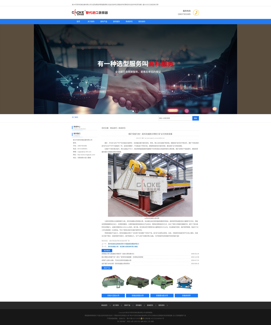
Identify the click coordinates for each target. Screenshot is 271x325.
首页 (78, 21)
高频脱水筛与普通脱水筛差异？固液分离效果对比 (118, 254)
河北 (138, 321)
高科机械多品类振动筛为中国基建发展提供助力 (123, 244)
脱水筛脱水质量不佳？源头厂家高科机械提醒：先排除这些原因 (122, 257)
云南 (135, 321)
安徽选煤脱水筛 (138, 295)
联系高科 (141, 21)
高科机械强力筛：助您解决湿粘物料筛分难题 (123, 246)
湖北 (145, 321)
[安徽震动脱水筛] (162, 282)
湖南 (142, 321)
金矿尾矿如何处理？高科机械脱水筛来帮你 (116, 263)
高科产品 (103, 21)
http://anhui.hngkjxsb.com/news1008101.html (154, 138)
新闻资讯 (129, 21)
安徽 (152, 321)
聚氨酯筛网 (104, 4)
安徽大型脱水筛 (113, 295)
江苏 (148, 321)
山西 (131, 321)
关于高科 (91, 21)
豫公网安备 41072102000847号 (153, 318)
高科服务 (116, 21)
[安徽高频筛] (186, 282)
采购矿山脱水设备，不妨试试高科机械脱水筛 (116, 260)
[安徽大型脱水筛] (113, 282)
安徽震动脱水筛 (162, 295)
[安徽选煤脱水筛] (137, 282)
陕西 (128, 321)
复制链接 (149, 312)
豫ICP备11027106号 (133, 318)
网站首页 (113, 128)
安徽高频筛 (186, 295)
